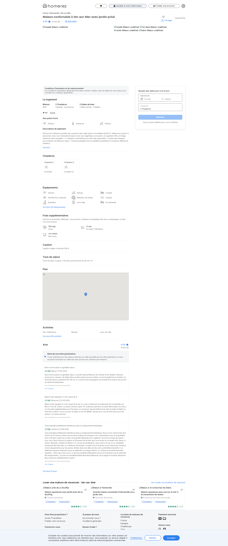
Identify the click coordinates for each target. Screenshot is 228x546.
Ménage (52, 226)
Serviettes (52, 233)
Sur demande (111, 202)
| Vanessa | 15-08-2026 (59, 429)
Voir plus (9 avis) (50, 471)
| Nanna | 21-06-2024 (58, 371)
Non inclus (52, 236)
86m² (45, 107)
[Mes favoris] (101, 6)
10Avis (54, 22)
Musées (74, 332)
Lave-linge (81, 202)
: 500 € (66, 248)
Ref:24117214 (180, 18)
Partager (168, 20)
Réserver (160, 117)
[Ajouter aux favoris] (163, 17)
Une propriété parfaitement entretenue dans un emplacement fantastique (73, 426)
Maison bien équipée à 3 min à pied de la (61, 397)
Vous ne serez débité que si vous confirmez (160, 122)
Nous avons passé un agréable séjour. (60, 367)
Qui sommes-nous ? (92, 518)
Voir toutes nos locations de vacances (168, 482)
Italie (123, 529)
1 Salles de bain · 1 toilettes (90, 107)
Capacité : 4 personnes (64, 107)
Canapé (109, 198)
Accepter (171, 538)
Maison (46, 104)
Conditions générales (92, 521)
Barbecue (80, 124)
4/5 (46, 371)
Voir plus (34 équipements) (54, 207)
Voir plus (46, 147)
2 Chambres (61, 104)
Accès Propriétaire (53, 518)
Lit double (48, 172)
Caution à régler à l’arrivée (53, 248)
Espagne (124, 523)
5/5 (46, 400)
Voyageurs (144, 106)
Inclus (50, 229)
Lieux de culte (105, 332)
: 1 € (91, 261)
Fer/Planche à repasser (57, 198)
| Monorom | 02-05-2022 (60, 400)
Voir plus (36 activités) (52, 336)
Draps (89, 226)
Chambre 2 (69, 162)
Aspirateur (52, 202)
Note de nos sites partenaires (61, 354)
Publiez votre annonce (55, 521)
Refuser (152, 538)
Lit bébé (109, 193)
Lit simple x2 (69, 172)
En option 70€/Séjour (94, 229)
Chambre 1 (49, 162)
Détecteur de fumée (85, 198)
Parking (108, 124)
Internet (51, 124)
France (124, 520)
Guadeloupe (126, 526)
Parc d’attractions (49, 332)
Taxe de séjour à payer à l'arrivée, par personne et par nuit (66, 261)
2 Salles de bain (87, 104)
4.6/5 (45, 21)
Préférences (136, 538)
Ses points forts (50, 118)
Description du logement (54, 129)
